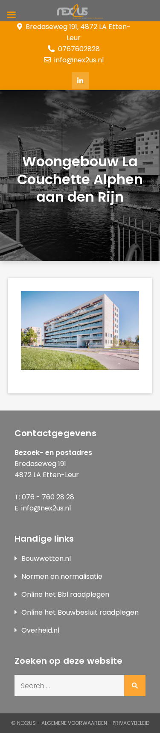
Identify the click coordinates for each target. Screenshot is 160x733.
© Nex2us (23, 723)
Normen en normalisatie (61, 576)
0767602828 (79, 49)
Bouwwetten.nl (46, 558)
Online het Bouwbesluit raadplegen (80, 612)
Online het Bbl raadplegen (65, 594)
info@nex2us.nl (79, 60)
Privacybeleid (131, 723)
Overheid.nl (40, 630)
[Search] (134, 685)
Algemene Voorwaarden (74, 723)
